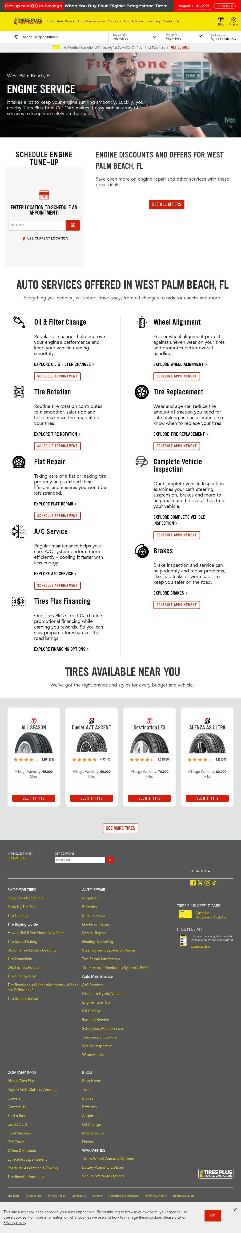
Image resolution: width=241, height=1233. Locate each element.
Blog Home (91, 1081)
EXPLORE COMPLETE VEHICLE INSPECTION (179, 520)
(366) (224, 759)
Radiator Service (95, 1020)
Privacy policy (15, 1223)
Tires (86, 1090)
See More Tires (120, 828)
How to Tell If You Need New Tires (36, 933)
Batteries (89, 907)
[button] (50, 21)
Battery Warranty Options (103, 1168)
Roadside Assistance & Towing (33, 1168)
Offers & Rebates (22, 1151)
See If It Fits (34, 798)
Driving (88, 1142)
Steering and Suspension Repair (108, 950)
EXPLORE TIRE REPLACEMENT (179, 434)
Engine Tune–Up (96, 1003)
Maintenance (93, 1133)
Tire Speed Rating (22, 942)
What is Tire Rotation (25, 968)
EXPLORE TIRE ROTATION (55, 434)
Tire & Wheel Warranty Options (108, 1159)
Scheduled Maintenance (102, 1029)
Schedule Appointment (27, 1160)
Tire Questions (20, 959)
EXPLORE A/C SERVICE (53, 574)
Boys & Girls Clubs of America (32, 1090)
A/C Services (93, 985)
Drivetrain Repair (96, 925)
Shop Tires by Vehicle (26, 898)
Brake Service (93, 916)
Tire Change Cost (22, 976)
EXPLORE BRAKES (168, 593)
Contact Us (17, 1107)
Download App (200, 946)
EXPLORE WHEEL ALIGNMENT (178, 364)
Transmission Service (99, 1037)
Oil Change (91, 1011)
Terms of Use (33, 1196)
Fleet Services (19, 1133)
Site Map (13, 1196)
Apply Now (202, 912)
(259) (51, 759)
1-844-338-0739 (225, 39)
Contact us (16, 858)
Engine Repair (93, 933)
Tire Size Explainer (23, 999)
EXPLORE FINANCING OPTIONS (59, 649)
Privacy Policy (56, 1196)
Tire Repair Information (101, 959)
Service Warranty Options (103, 1176)
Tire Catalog (18, 916)
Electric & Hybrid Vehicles (103, 994)
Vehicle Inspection (97, 1046)
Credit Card (17, 1125)
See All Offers (166, 204)
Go (73, 225)
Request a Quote (184, 1196)
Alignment (91, 898)
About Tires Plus (21, 1081)
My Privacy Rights (156, 1196)
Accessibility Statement (123, 1196)
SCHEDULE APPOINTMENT (57, 376)
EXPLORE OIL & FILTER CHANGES (62, 364)
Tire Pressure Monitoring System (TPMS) (115, 968)
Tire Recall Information (26, 1177)
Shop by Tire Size (22, 907)
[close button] (235, 1209)
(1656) (166, 759)
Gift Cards (16, 1142)
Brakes (87, 1099)
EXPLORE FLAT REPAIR (53, 504)
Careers (14, 1099)
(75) (108, 759)
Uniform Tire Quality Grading (32, 950)
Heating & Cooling (97, 942)
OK (212, 1215)
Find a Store (18, 1116)
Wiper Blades (93, 1055)
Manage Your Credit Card (211, 917)
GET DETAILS (180, 47)
